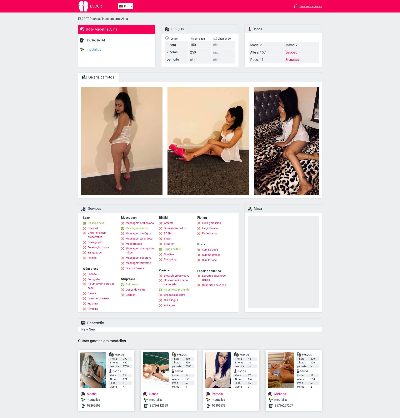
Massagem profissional (140, 223)
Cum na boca (210, 249)
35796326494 (95, 40)
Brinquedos (95, 252)
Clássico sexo (96, 223)
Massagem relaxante (138, 263)
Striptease (132, 284)
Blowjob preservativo (176, 275)
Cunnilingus (171, 300)
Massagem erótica (137, 228)
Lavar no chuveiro (98, 298)
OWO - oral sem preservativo (97, 234)
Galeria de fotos (101, 77)
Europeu (291, 52)
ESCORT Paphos (89, 18)
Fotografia (94, 279)
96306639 (218, 405)
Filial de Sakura (135, 268)
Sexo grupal (95, 242)
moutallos (93, 49)
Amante (168, 223)
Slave (167, 238)
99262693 (93, 405)
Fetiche (92, 257)
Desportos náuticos (214, 285)
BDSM (167, 233)
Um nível (93, 228)
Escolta (92, 274)
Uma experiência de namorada (176, 282)
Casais (92, 293)
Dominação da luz (175, 228)
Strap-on (169, 243)
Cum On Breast (211, 254)
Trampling (170, 259)
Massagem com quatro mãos (140, 250)
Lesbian (130, 294)
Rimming (93, 308)
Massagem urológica (138, 233)
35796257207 (284, 405)
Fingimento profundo (177, 289)
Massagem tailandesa (139, 238)
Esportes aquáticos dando (214, 277)
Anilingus (169, 305)
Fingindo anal (210, 228)
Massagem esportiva (138, 257)
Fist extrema (209, 233)
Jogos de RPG (172, 249)
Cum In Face (209, 260)
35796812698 (159, 405)
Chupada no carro (174, 294)
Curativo (169, 254)
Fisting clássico (211, 223)
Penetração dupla (98, 247)
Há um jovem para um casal (101, 285)
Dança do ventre (135, 289)
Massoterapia (134, 243)
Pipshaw (93, 303)
